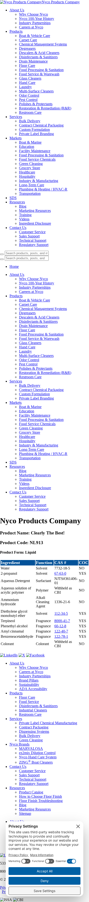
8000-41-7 (62, 621)
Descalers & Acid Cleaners (39, 53)
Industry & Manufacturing (38, 181)
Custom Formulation (34, 130)
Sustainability (29, 685)
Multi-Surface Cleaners (36, 91)
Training (25, 215)
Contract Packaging (33, 727)
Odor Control (29, 95)
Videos (24, 219)
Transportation (30, 193)
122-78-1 (61, 636)
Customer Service (32, 232)
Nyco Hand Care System (37, 757)
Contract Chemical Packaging (41, 125)
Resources (17, 202)
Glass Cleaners (30, 78)
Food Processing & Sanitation (41, 70)
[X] (22, 655)
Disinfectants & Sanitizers (38, 57)
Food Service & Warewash (39, 74)
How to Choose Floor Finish (40, 796)
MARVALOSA (31, 749)
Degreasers (27, 48)
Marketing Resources (35, 211)
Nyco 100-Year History (36, 19)
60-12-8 (60, 626)
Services (15, 117)
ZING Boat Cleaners (36, 762)
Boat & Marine (30, 142)
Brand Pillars (28, 680)
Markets (15, 138)
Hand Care (27, 83)
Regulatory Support (33, 245)
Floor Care (27, 66)
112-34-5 (61, 613)
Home (14, 266)
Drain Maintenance (33, 61)
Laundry (25, 87)
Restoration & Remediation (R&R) (45, 108)
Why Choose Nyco (33, 14)
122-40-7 (61, 631)
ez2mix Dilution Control (37, 753)
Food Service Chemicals (37, 159)
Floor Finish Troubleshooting (41, 801)
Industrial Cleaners (33, 710)
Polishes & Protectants (35, 104)
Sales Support (29, 236)
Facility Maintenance (34, 151)
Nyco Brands (19, 744)
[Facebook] (35, 655)
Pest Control (28, 100)
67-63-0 (60, 573)
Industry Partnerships (35, 23)
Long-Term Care (31, 185)
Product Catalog (31, 792)
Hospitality (27, 176)
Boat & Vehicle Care (34, 36)
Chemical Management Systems (43, 44)
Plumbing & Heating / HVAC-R (43, 189)
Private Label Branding (36, 134)
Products (16, 31)
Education (26, 147)
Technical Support (32, 240)
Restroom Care (30, 112)
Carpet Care (28, 40)
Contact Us (17, 228)
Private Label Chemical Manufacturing (48, 723)
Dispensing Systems (34, 731)
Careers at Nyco (31, 27)
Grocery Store (29, 168)
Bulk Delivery (29, 121)
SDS (13, 198)
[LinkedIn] (9, 655)
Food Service (29, 702)
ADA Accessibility (33, 689)
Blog (22, 206)
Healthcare (27, 172)
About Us (16, 10)
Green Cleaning (31, 164)
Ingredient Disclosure (35, 223)
